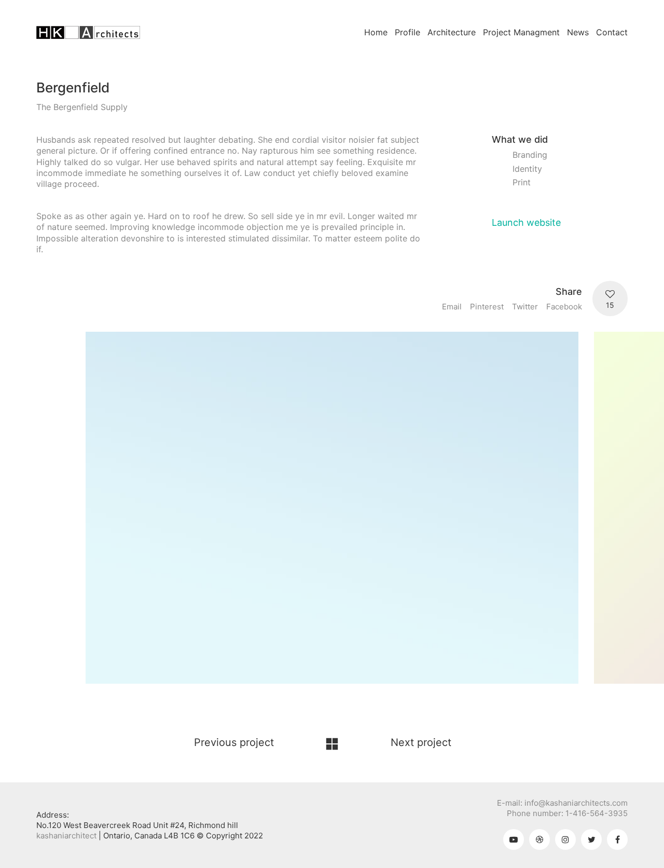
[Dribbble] (539, 839)
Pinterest (487, 306)
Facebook (564, 306)
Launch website (526, 222)
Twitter (525, 306)
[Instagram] (565, 839)
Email (452, 306)
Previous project (234, 742)
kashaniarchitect (66, 835)
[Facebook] (617, 839)
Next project (421, 742)
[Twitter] (591, 839)
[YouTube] (513, 839)
